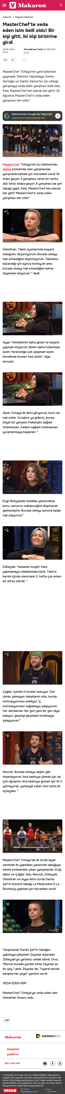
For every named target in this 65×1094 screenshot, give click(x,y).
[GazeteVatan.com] (9, 1090)
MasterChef (11, 72)
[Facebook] (52, 1063)
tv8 (7, 1020)
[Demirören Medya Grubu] (48, 1036)
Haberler (7, 17)
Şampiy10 (12, 1054)
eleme (7, 169)
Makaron (13, 1049)
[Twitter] (60, 1063)
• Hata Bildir (52, 1092)
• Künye (47, 1089)
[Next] (45, 1063)
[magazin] (12, 1037)
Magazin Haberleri (24, 17)
